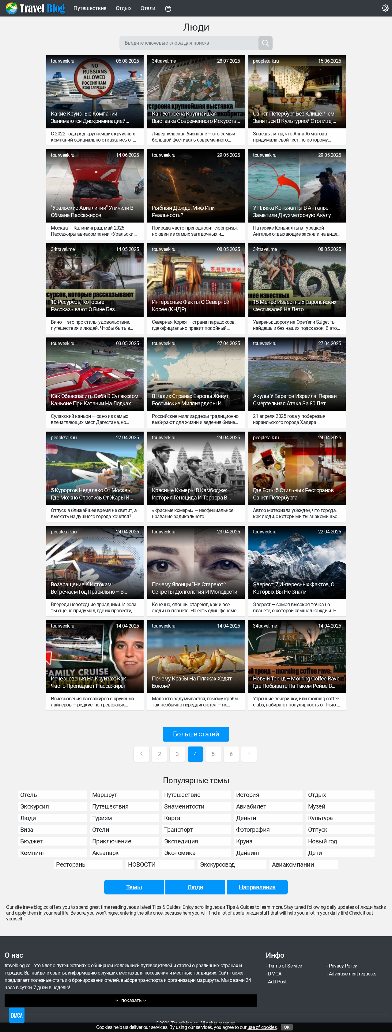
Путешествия (110, 806)
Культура (320, 818)
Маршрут (104, 794)
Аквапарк (105, 853)
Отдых (124, 8)
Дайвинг (248, 853)
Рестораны (71, 864)
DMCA (274, 974)
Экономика (180, 853)
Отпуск (317, 829)
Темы (134, 887)
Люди (28, 818)
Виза (26, 829)
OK (287, 1027)
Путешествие (90, 8)
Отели (148, 8)
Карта (172, 818)
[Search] (265, 43)
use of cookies (262, 1027)
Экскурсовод (217, 864)
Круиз (244, 841)
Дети (315, 853)
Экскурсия (34, 806)
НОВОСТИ (142, 864)
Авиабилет (251, 806)
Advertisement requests (352, 974)
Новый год (322, 841)
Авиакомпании (293, 864)
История (247, 794)
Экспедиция (181, 841)
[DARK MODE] (385, 8)
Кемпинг (32, 853)
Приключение (111, 841)
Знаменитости (184, 806)
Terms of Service (285, 966)
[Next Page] (249, 754)
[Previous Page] (141, 754)
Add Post (277, 982)
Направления (257, 887)
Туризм (102, 818)
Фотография (253, 829)
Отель (28, 794)
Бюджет (31, 841)
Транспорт (178, 829)
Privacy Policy (343, 966)
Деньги (246, 818)
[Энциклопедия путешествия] (35, 8)
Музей (317, 806)
